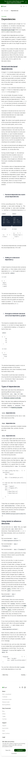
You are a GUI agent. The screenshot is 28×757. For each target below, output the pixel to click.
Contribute (4, 696)
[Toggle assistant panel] (24, 6)
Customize (14, 753)
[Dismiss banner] (26, 2)
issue (8, 2)
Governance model (6, 699)
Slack (3, 730)
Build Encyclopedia (16, 407)
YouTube (4, 719)
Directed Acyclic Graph (8, 30)
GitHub (3, 713)
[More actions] (26, 6)
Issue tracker (5, 728)
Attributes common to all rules (12, 398)
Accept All (19, 750)
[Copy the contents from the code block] (7, 235)
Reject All (8, 750)
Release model (5, 702)
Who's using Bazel (6, 694)
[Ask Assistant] (10, 235)
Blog (3, 711)
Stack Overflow (6, 733)
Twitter (4, 716)
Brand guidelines (6, 704)
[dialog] (14, 748)
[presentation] (7, 235)
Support (4, 725)
